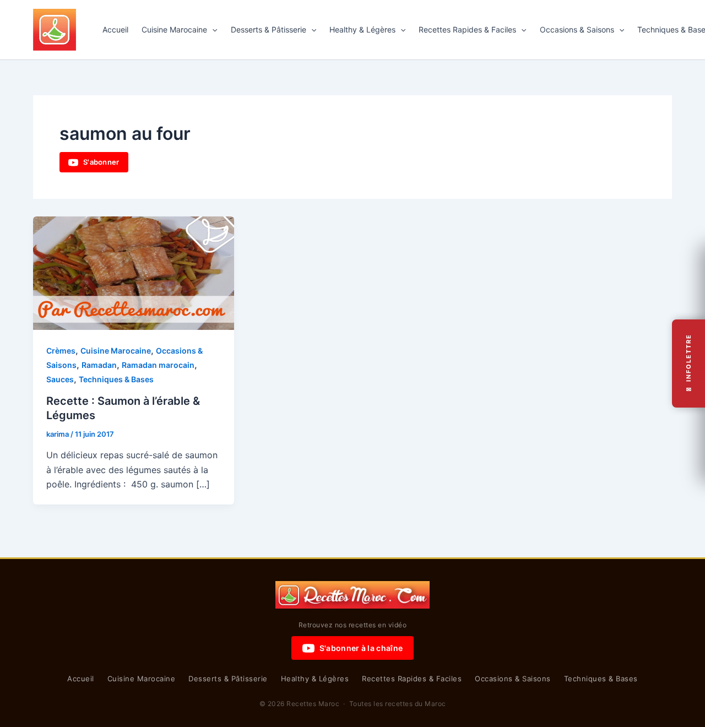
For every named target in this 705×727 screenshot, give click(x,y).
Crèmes (60, 350)
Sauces (60, 379)
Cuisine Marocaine (174, 29)
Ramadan (99, 365)
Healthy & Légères (362, 29)
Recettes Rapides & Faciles (467, 29)
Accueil (115, 29)
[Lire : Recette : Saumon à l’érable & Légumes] (133, 272)
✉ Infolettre (688, 363)
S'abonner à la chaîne (361, 648)
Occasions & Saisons (577, 29)
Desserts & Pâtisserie (268, 29)
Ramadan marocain (158, 365)
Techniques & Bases (116, 379)
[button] (212, 30)
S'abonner (101, 162)
